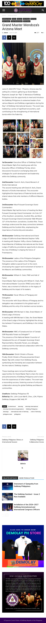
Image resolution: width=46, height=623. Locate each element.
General (20, 19)
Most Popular (6, 21)
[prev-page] (3, 515)
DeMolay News (12, 15)
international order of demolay (19, 411)
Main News (26, 19)
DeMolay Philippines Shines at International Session (12, 441)
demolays (6, 411)
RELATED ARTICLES (10, 478)
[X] (9, 37)
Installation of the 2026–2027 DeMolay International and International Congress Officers (27, 507)
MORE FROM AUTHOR (26, 478)
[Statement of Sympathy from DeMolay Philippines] (7, 486)
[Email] (14, 37)
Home (4, 15)
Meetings (33, 19)
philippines (17, 414)
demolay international (31, 406)
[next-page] (7, 515)
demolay (20, 406)
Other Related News (16, 21)
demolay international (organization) (13, 409)
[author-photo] (23, 460)
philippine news (7, 414)
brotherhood (12, 406)
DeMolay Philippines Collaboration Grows (36, 441)
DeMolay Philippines (31, 409)
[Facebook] (4, 37)
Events (14, 19)
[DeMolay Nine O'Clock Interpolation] (23, 592)
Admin (6, 32)
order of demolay (36, 411)
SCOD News (27, 21)
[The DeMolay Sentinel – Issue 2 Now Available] (7, 496)
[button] (3, 10)
